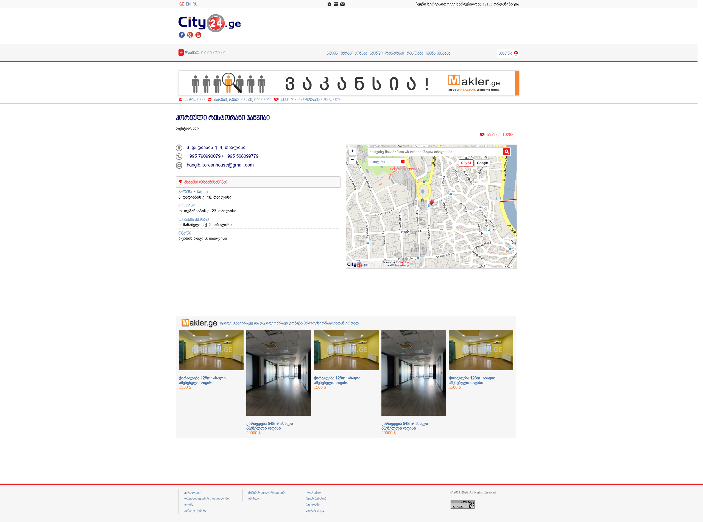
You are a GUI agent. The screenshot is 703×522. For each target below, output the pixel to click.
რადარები (394, 53)
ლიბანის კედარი (193, 219)
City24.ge (403, 262)
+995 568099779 (241, 156)
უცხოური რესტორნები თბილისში (311, 99)
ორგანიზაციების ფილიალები (206, 498)
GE (181, 4)
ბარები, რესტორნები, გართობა (242, 99)
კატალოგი (195, 99)
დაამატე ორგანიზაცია (202, 52)
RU (195, 4)
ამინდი (376, 53)
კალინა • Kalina (193, 191)
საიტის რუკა (315, 510)
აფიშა (332, 53)
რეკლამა (415, 53)
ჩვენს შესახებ (438, 53)
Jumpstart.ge (402, 265)
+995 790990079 (204, 156)
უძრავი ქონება (354, 53)
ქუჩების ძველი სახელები (267, 492)
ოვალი (184, 233)
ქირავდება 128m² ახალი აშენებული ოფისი (202, 380)
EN (188, 4)
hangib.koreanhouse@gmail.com (220, 165)
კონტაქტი (313, 492)
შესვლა (505, 53)
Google (482, 163)
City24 (466, 163)
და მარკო (187, 205)
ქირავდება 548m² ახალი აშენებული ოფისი (269, 425)
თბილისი (377, 162)
